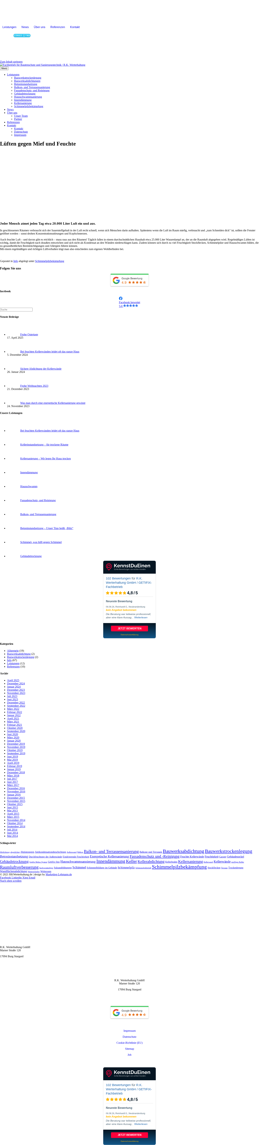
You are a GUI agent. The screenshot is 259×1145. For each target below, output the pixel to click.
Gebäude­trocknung (24, 93)
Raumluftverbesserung (19, 867)
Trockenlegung (235, 867)
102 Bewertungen (118, 578)
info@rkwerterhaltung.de (14, 962)
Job (129, 1054)
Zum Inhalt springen (11, 61)
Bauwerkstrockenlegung (20, 657)
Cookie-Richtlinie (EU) (129, 1042)
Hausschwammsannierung (78, 861)
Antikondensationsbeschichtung (50, 852)
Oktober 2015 (15, 804)
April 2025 (13, 680)
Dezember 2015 (16, 797)
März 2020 (13, 737)
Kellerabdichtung (151, 861)
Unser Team (21, 115)
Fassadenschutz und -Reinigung (155, 856)
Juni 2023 (12, 699)
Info (15, 261)
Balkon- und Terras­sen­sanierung (32, 87)
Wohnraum (45, 871)
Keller (131, 861)
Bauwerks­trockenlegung (27, 77)
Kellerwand (208, 862)
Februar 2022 (14, 712)
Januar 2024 (14, 686)
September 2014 (16, 826)
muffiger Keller (237, 862)
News (25, 27)
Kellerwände (222, 861)
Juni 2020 (12, 734)
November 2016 (16, 791)
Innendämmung (110, 861)
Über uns (39, 27)
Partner (18, 119)
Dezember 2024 (16, 683)
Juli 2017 (12, 778)
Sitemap (129, 1048)
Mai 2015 (12, 810)
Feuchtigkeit (211, 856)
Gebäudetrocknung (14, 861)
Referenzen (57, 27)
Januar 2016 (14, 794)
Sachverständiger (46, 868)
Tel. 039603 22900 (10, 968)
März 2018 (13, 775)
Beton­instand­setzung (25, 84)
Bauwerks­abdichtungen (27, 80)
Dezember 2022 (16, 702)
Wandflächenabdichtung (13, 871)
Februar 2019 (14, 766)
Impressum (20, 134)
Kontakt (75, 27)
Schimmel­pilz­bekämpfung (28, 106)
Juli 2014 (12, 829)
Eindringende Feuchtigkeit (76, 856)
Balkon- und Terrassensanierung (111, 851)
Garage (222, 856)
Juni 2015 (12, 807)
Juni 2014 (12, 832)
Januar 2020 (14, 740)
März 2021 (13, 721)
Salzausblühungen (63, 867)
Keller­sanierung (23, 103)
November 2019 (16, 747)
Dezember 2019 (16, 743)
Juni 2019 (12, 756)
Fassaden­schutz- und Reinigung (32, 90)
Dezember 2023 (16, 689)
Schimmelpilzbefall (143, 868)
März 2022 (13, 708)
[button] (129, 302)
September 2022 (16, 705)
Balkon (80, 852)
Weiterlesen (140, 617)
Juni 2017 (12, 781)
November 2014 (16, 820)
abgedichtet (15, 852)
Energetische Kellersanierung (109, 856)
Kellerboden (171, 862)
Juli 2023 (12, 696)
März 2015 (13, 816)
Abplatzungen (27, 852)
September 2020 (16, 731)
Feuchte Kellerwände (192, 856)
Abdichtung (5, 852)
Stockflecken (214, 867)
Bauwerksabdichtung (19, 653)
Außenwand (72, 852)
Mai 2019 (12, 759)
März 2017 (13, 785)
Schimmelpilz (126, 867)
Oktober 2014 (15, 823)
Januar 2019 (14, 769)
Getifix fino (54, 862)
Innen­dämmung (23, 99)
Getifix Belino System (38, 862)
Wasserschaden (34, 872)
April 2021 (13, 718)
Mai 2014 (12, 835)
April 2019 (13, 762)
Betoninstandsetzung (14, 856)
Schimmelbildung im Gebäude (102, 867)
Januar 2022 (14, 715)
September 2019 (16, 753)
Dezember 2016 (16, 788)
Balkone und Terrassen (151, 852)
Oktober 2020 (15, 727)
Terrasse (224, 868)
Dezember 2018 (16, 772)
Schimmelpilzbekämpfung (49, 261)
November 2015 (16, 801)
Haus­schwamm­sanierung (28, 96)
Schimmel (79, 867)
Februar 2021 (14, 724)
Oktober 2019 (15, 750)
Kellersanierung (190, 861)
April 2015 (13, 813)
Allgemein (13, 650)
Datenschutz (21, 131)
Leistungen (9, 27)
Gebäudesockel (235, 856)
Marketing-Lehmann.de (59, 874)
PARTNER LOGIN (129, 1061)
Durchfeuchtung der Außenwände (45, 856)
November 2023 (16, 693)
